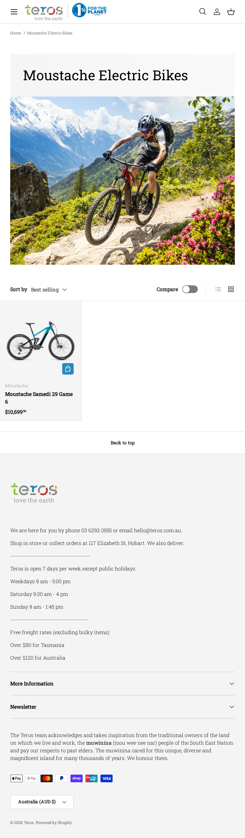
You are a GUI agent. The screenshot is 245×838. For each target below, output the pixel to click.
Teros (29, 822)
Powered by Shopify (54, 822)
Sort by (18, 289)
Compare (167, 289)
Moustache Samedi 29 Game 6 (39, 397)
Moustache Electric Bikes (49, 32)
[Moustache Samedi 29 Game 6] (40, 341)
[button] (231, 12)
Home (15, 32)
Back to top (123, 443)
